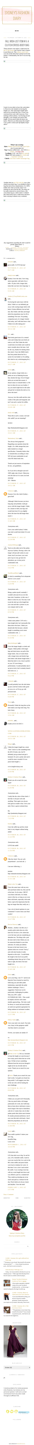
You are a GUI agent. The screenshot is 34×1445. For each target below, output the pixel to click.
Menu (17, 31)
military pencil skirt (22, 52)
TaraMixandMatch (13, 573)
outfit (17, 250)
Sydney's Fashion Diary (17, 15)
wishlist (22, 250)
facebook (13, 247)
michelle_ (11, 720)
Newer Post (7, 1198)
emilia (9, 370)
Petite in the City (13, 884)
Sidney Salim (12, 1020)
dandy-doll (11, 412)
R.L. (9, 334)
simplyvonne (11, 275)
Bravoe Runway (13, 924)
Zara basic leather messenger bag (19, 158)
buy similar (25, 153)
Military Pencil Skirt (14, 146)
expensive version (16, 157)
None (9, 702)
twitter (19, 247)
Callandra (11, 681)
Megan (10, 744)
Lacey (10, 1131)
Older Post (27, 1198)
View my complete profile (17, 1236)
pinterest (26, 247)
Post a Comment (8, 1194)
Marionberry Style (13, 438)
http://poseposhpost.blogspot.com (18, 1040)
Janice (10, 974)
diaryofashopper (12, 643)
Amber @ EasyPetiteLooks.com (17, 296)
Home (17, 1198)
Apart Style (25, 146)
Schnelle (10, 262)
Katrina (10, 824)
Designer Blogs (21, 1443)
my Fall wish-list (19, 182)
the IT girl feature (9, 50)
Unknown (11, 491)
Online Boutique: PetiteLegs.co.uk (14, 1269)
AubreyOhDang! (13, 545)
